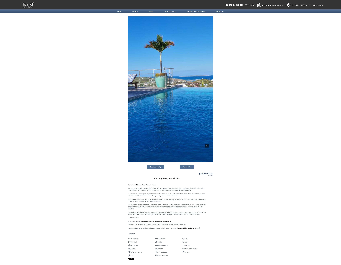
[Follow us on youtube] (237, 5)
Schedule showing (155, 167)
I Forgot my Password (180, 262)
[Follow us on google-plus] (241, 5)
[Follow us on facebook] (227, 5)
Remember (160, 262)
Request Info (187, 167)
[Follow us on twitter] (230, 5)
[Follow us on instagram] (234, 5)
